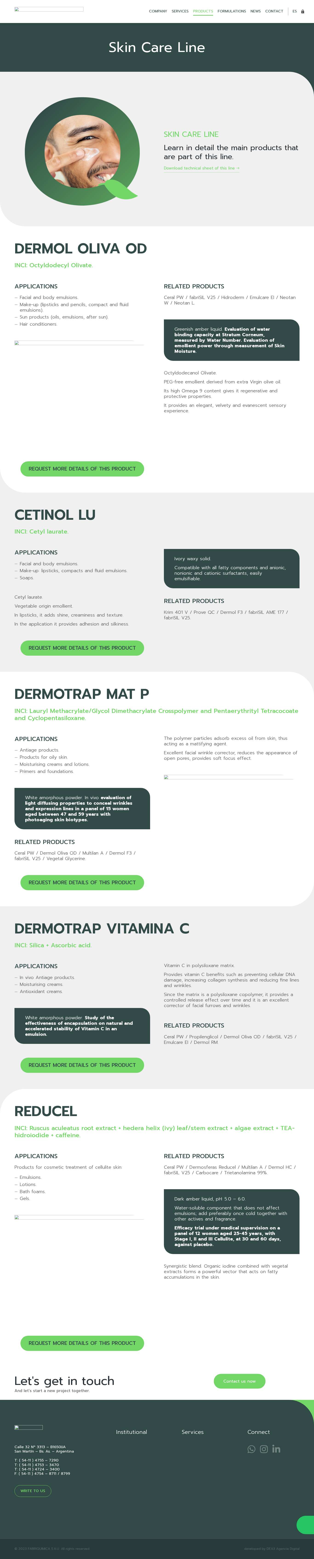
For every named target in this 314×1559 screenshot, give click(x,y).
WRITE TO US (32, 1491)
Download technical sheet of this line (199, 168)
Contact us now (239, 1381)
